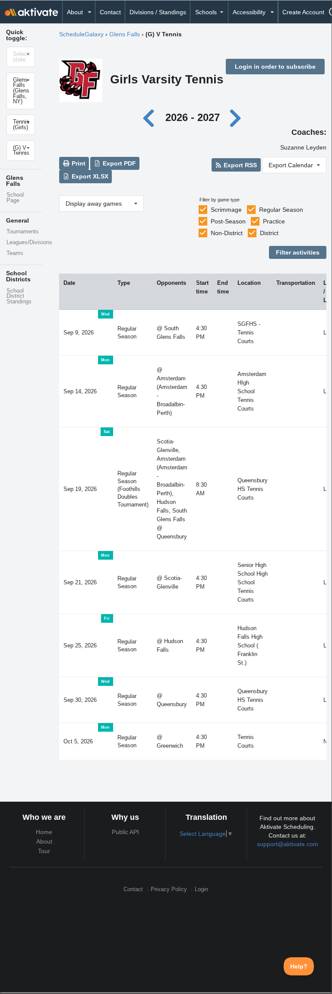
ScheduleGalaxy (81, 34)
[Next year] (236, 117)
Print (77, 163)
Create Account (303, 12)
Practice (274, 221)
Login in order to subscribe (275, 66)
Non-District (227, 232)
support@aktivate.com (287, 844)
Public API (125, 831)
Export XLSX (89, 176)
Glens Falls (124, 34)
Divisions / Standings (158, 12)
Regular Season (281, 209)
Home (44, 831)
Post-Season (228, 221)
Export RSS (239, 165)
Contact (110, 12)
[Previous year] (150, 117)
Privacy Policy (169, 889)
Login (201, 889)
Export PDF (118, 163)
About (44, 841)
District (269, 232)
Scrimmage (226, 209)
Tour (44, 850)
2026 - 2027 (192, 117)
